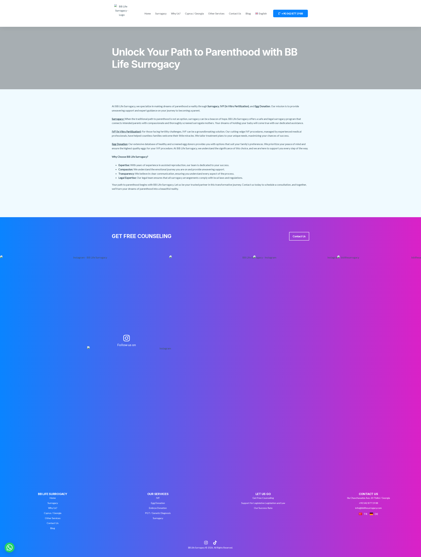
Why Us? (176, 13)
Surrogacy (161, 13)
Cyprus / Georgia (194, 13)
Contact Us (235, 13)
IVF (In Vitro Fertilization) (126, 131)
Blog (248, 13)
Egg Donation (119, 143)
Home (147, 13)
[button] (9, 547)
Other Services (216, 13)
